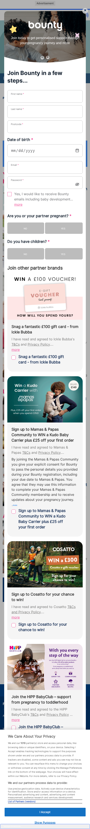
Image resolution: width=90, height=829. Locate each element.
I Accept (45, 812)
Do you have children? (28, 241)
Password (17, 180)
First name (17, 93)
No (25, 228)
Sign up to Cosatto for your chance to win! (42, 627)
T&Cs (16, 344)
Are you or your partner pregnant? (39, 216)
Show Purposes (45, 822)
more (18, 205)
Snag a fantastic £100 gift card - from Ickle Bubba (41, 359)
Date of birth (20, 139)
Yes (63, 228)
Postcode (17, 124)
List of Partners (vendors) (22, 801)
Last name (17, 109)
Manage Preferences (12, 826)
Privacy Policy (39, 344)
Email (15, 164)
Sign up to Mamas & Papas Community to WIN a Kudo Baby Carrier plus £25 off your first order (42, 518)
